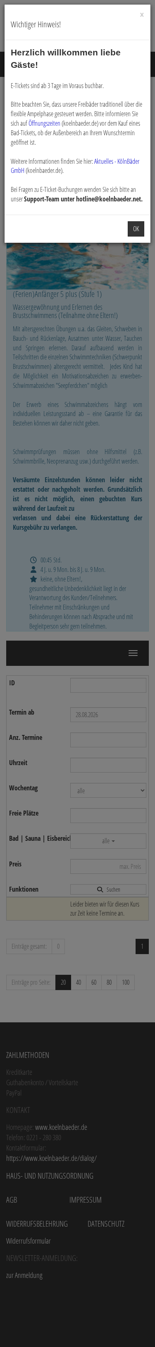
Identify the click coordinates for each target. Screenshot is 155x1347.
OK (136, 228)
